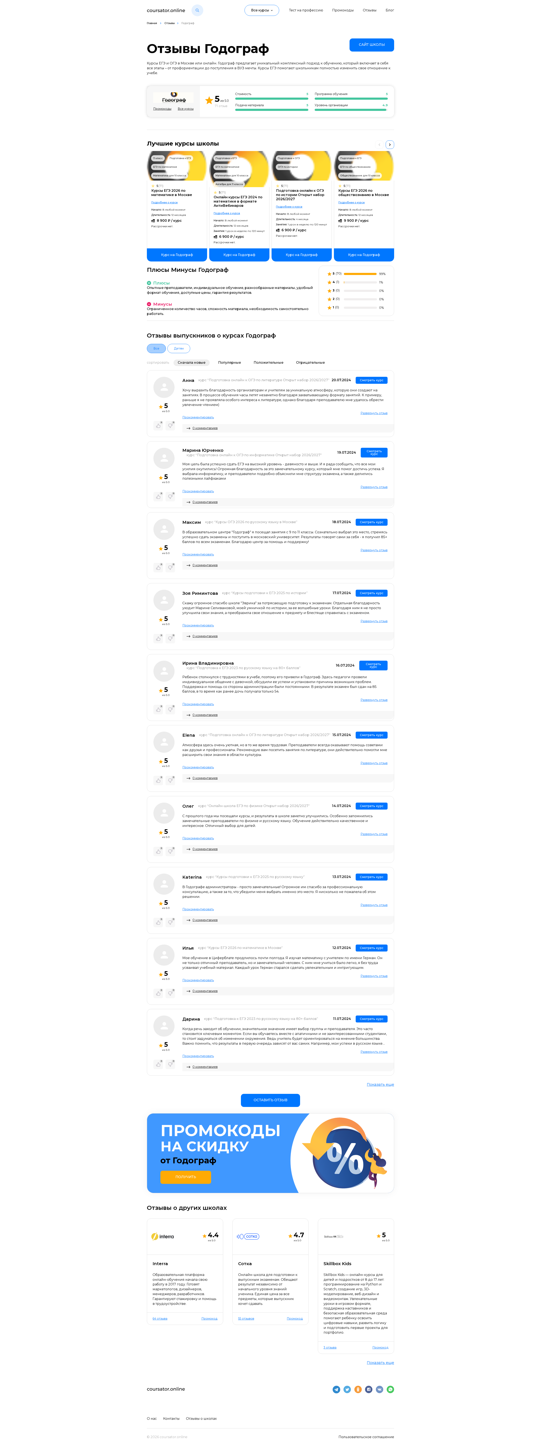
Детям (179, 348)
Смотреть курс (371, 380)
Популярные (229, 363)
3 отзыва (330, 1347)
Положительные (268, 363)
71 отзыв (221, 106)
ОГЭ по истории (288, 166)
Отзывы (370, 10)
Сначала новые (191, 363)
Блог (390, 10)
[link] (372, 45)
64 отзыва (160, 1318)
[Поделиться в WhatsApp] (390, 1389)
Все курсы (186, 109)
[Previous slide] (379, 144)
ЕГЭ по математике (165, 166)
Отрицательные (310, 363)
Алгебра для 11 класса (229, 184)
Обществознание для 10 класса (360, 175)
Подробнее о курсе (164, 202)
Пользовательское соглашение (366, 1437)
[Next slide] (390, 144)
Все (156, 348)
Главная (152, 23)
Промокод (209, 1318)
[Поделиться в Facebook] (369, 1389)
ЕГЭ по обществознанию (355, 166)
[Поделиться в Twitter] (347, 1389)
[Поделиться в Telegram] (336, 1389)
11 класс (158, 158)
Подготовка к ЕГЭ (180, 158)
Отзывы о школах (201, 1419)
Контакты (171, 1419)
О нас (152, 1419)
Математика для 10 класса (169, 175)
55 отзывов (246, 1318)
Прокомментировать (198, 417)
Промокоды (343, 10)
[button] (197, 10)
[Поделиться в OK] (358, 1389)
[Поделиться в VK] (379, 1389)
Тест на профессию (306, 10)
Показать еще (380, 1084)
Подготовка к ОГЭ (289, 158)
